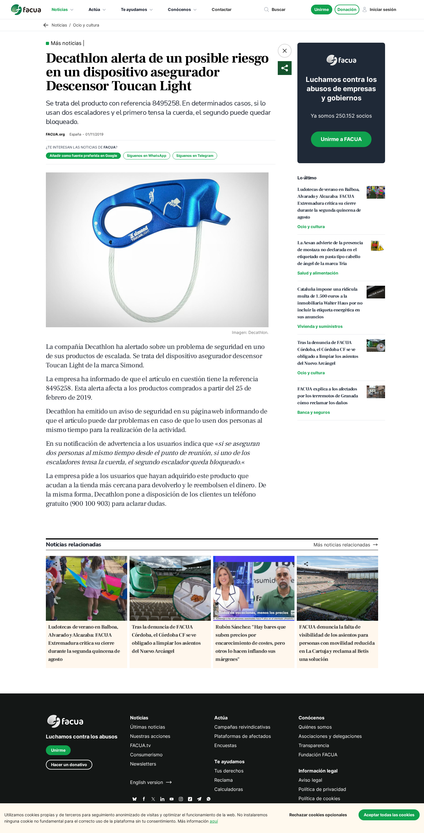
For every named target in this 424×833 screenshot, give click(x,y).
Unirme (321, 9)
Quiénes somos (315, 727)
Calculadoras (228, 789)
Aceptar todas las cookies (389, 814)
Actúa (94, 9)
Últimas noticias (147, 727)
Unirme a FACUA (341, 139)
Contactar (222, 9)
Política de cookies (319, 798)
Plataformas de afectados (242, 736)
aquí (214, 821)
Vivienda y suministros (320, 326)
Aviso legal (310, 780)
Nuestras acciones (150, 736)
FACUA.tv (140, 745)
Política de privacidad (322, 789)
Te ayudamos (134, 9)
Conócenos (179, 9)
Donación (347, 9)
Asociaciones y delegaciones (330, 736)
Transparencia (314, 745)
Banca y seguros (313, 412)
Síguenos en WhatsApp (146, 155)
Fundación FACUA (318, 754)
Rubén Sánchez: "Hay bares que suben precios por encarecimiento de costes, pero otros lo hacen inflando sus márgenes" (250, 643)
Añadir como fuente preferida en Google (83, 155)
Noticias (60, 9)
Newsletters (143, 764)
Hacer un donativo (69, 764)
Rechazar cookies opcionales (318, 814)
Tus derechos (228, 771)
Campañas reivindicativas (242, 727)
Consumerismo (146, 754)
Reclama (223, 780)
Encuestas (225, 745)
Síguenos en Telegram (194, 155)
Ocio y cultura (311, 226)
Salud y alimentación (317, 272)
